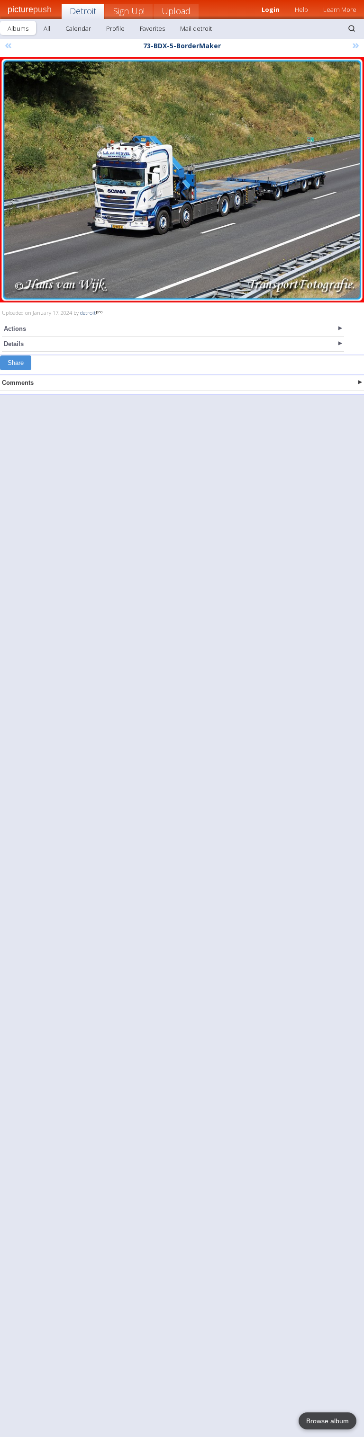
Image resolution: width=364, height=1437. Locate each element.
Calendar (78, 28)
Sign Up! (129, 11)
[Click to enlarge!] (182, 179)
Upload (176, 11)
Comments (18, 382)
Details (14, 343)
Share (16, 362)
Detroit (83, 11)
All (47, 28)
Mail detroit (196, 28)
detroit (88, 312)
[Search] (351, 28)
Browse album (327, 1421)
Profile (115, 28)
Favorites (152, 28)
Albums (18, 28)
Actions (15, 328)
